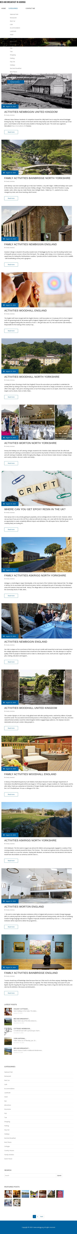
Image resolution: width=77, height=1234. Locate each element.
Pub (11, 48)
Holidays (12, 65)
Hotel (11, 34)
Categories (13, 8)
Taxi (11, 51)
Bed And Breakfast (15, 68)
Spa (11, 38)
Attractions (13, 41)
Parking (12, 58)
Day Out (12, 61)
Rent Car (12, 21)
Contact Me (30, 8)
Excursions (13, 45)
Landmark (13, 31)
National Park (14, 14)
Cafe (11, 24)
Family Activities (15, 82)
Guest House (14, 85)
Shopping (13, 55)
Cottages (12, 75)
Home (3, 8)
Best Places (13, 72)
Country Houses (15, 78)
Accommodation (15, 28)
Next (41, 1216)
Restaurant (13, 18)
